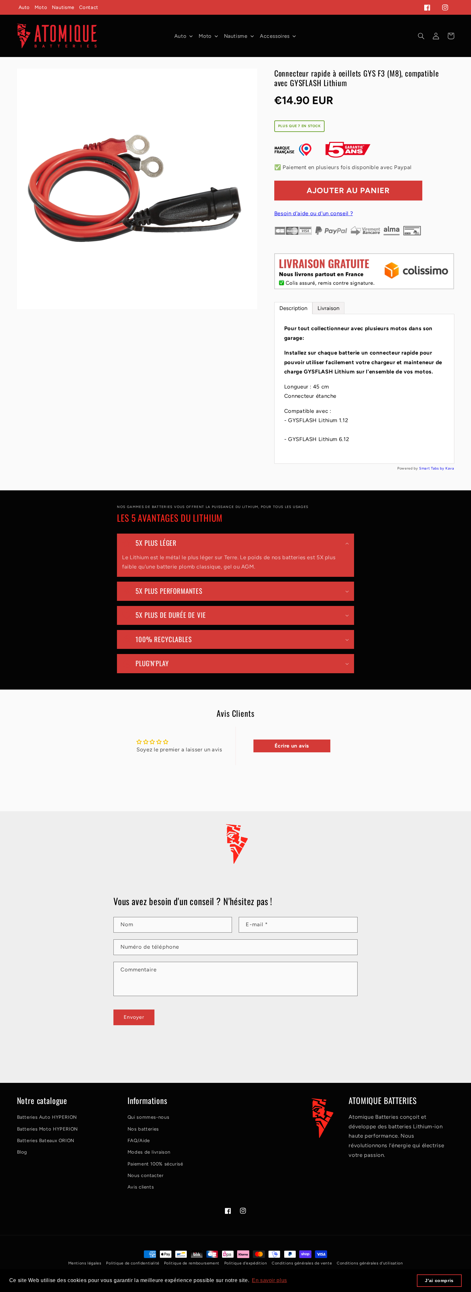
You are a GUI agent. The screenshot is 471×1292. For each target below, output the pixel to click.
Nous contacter (146, 1175)
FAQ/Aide (139, 1140)
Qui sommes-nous (148, 1117)
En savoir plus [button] (269, 1280)
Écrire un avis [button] (292, 746)
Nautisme (63, 7)
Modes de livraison (149, 1152)
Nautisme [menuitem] (236, 36)
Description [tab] (293, 308)
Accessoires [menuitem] (275, 36)
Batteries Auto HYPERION (47, 1117)
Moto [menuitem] (205, 36)
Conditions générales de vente (302, 1263)
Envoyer (134, 1017)
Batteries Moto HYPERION (47, 1129)
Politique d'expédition (245, 1263)
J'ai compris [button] (439, 1280)
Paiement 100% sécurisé (155, 1164)
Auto (24, 7)
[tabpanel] (364, 389)
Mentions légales (85, 1263)
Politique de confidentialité (133, 1263)
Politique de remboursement (191, 1263)
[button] (421, 36)
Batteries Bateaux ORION (46, 1140)
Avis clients (141, 1187)
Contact (88, 7)
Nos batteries (143, 1129)
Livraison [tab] (328, 308)
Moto (41, 7)
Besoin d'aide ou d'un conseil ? (313, 213)
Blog (22, 1152)
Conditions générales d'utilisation (370, 1263)
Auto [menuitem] (180, 36)
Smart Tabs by (432, 468)
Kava (449, 468)
